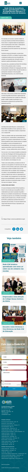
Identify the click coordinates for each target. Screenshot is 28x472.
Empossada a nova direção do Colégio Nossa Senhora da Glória (13, 299)
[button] (20, 3)
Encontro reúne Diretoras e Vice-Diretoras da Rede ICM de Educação (13, 329)
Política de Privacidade (5, 464)
